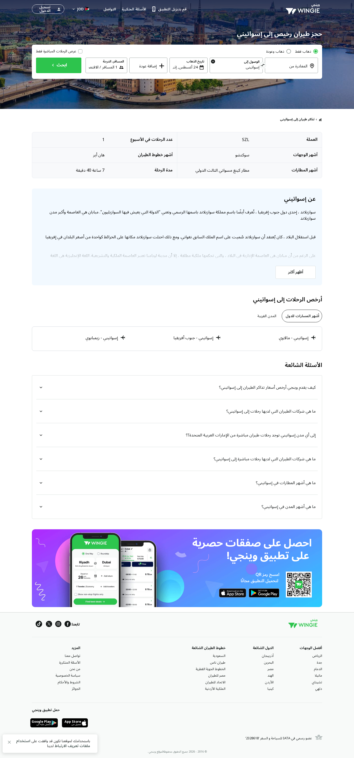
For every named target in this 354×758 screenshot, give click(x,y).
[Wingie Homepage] (304, 9)
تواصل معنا (72, 655)
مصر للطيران (216, 675)
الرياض (317, 655)
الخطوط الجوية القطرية (210, 669)
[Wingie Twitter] (49, 625)
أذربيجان (268, 655)
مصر (270, 669)
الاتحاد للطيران (215, 682)
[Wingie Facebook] (68, 625)
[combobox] (288, 69)
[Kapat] (9, 743)
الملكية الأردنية (215, 688)
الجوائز (76, 688)
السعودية (219, 655)
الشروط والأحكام (69, 682)
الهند (270, 675)
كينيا (270, 688)
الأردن (269, 682)
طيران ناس (217, 662)
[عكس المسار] (263, 66)
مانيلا (318, 675)
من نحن (74, 669)
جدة (319, 662)
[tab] (302, 316)
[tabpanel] (177, 338)
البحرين (269, 662)
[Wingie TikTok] (39, 625)
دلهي (318, 688)
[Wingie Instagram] (58, 625)
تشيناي (317, 682)
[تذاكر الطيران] (320, 119)
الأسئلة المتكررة (69, 662)
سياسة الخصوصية (67, 675)
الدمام (318, 669)
